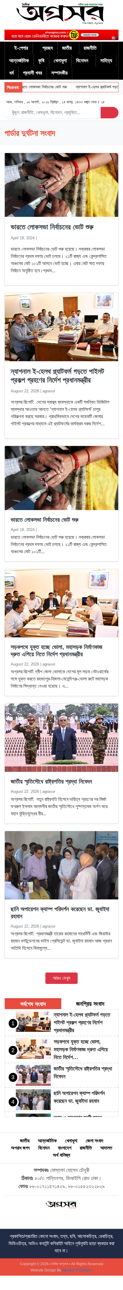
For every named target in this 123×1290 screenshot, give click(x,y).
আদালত (106, 1147)
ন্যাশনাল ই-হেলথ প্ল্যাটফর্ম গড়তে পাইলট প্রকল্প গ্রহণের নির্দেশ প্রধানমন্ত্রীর (57, 375)
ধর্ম (11, 73)
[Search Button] (110, 112)
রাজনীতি (90, 48)
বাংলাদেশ (64, 1147)
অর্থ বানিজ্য (61, 1155)
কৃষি (41, 60)
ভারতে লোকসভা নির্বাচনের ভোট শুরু (34, 87)
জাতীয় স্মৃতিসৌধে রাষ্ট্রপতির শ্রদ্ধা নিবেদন (51, 781)
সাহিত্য (106, 60)
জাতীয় (67, 48)
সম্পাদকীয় (59, 73)
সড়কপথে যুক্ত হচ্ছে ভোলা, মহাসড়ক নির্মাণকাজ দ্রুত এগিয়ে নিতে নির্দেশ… (81, 1049)
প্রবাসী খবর (32, 73)
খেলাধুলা (60, 60)
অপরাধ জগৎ (20, 1147)
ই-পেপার (21, 48)
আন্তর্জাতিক (19, 60)
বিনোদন (82, 60)
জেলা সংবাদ (94, 1140)
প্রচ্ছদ (47, 48)
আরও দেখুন (61, 978)
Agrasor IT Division (77, 1270)
